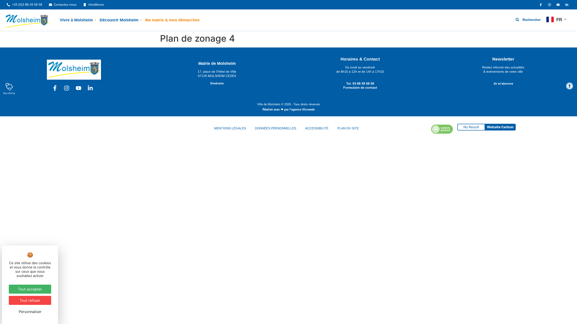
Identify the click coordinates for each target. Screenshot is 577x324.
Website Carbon (500, 127)
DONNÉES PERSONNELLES (275, 128)
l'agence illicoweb (302, 109)
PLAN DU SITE (348, 128)
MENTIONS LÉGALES (230, 128)
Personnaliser (30, 311)
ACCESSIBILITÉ (316, 128)
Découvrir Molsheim (119, 20)
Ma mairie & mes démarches (172, 20)
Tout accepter (30, 289)
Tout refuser (30, 300)
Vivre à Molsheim (76, 20)
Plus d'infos (9, 93)
